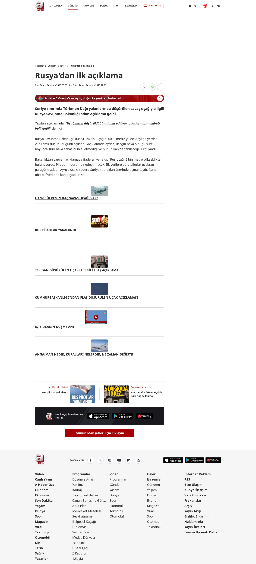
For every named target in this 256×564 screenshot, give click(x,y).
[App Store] (98, 416)
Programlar (81, 474)
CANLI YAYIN (154, 5)
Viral (38, 527)
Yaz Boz (77, 484)
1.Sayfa (77, 558)
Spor (38, 516)
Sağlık (39, 553)
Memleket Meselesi (86, 511)
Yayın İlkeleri (194, 527)
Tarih (39, 548)
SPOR (116, 5)
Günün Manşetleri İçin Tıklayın (100, 433)
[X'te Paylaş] (143, 87)
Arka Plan (79, 506)
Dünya (40, 511)
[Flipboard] (128, 460)
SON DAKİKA (55, 5)
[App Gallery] (144, 416)
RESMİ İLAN (131, 5)
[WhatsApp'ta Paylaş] (152, 87)
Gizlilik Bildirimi (196, 516)
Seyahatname (82, 516)
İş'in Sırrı (78, 543)
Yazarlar (41, 558)
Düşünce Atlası (83, 479)
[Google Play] (122, 416)
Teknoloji (42, 532)
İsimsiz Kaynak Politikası (202, 532)
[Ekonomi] (175, 6)
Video (39, 474)
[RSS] (138, 460)
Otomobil (42, 537)
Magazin (41, 521)
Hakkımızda (193, 521)
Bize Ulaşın (193, 484)
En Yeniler (154, 479)
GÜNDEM (72, 5)
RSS (187, 479)
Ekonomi (42, 495)
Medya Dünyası (83, 537)
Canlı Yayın (43, 479)
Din (37, 543)
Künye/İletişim (196, 490)
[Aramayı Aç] (212, 6)
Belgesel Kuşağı (84, 521)
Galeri (151, 474)
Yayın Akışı (192, 511)
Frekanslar (192, 500)
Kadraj (77, 490)
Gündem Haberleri (57, 65)
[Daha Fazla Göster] (160, 87)
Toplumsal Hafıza (85, 495)
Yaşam (40, 506)
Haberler (39, 65)
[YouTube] (119, 460)
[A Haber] (39, 6)
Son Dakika (44, 500)
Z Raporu (79, 553)
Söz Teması (80, 532)
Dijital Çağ (80, 548)
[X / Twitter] (100, 460)
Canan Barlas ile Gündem (90, 500)
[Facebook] (90, 460)
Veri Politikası (195, 495)
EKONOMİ (88, 5)
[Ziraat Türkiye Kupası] (205, 6)
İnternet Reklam (197, 474)
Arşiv (188, 506)
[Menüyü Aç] (218, 6)
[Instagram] (109, 460)
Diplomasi (79, 527)
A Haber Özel (45, 484)
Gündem (42, 490)
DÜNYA (104, 5)
